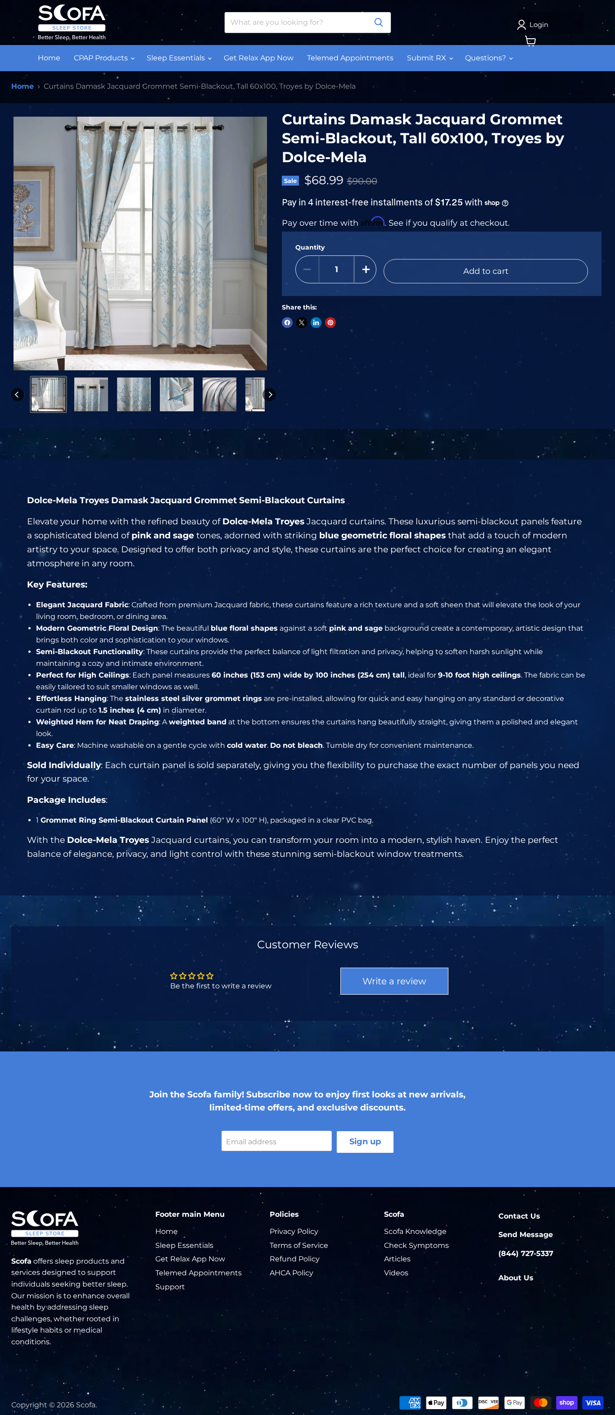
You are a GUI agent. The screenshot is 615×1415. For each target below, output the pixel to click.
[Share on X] (301, 322)
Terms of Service (299, 1245)
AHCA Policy (291, 1273)
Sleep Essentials (177, 58)
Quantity (310, 247)
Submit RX (427, 58)
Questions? (486, 58)
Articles (397, 1259)
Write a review (394, 981)
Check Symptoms (416, 1245)
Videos (396, 1273)
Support (170, 1287)
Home (49, 58)
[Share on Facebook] (287, 322)
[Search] (378, 22)
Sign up (365, 1142)
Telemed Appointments (350, 58)
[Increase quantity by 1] (366, 269)
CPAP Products (102, 58)
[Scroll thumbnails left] (18, 394)
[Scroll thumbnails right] (269, 394)
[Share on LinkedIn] (316, 322)
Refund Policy (295, 1259)
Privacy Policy (294, 1231)
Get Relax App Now (259, 58)
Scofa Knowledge (415, 1231)
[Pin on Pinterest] (330, 322)
